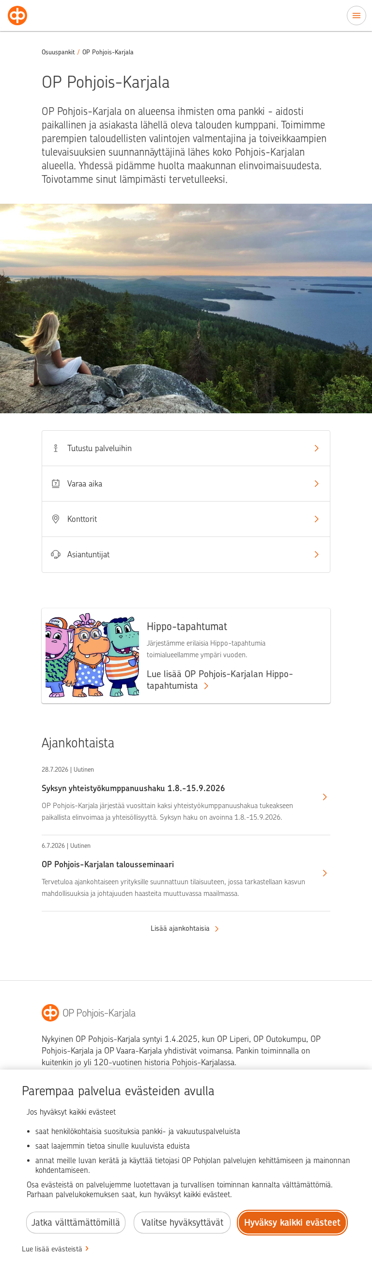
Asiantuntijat (88, 554)
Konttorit (82, 519)
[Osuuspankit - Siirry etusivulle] (17, 15)
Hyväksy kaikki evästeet (292, 1222)
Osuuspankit (58, 52)
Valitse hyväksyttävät (182, 1222)
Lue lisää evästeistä (52, 1249)
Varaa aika (84, 483)
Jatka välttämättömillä (75, 1222)
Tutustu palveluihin (99, 448)
